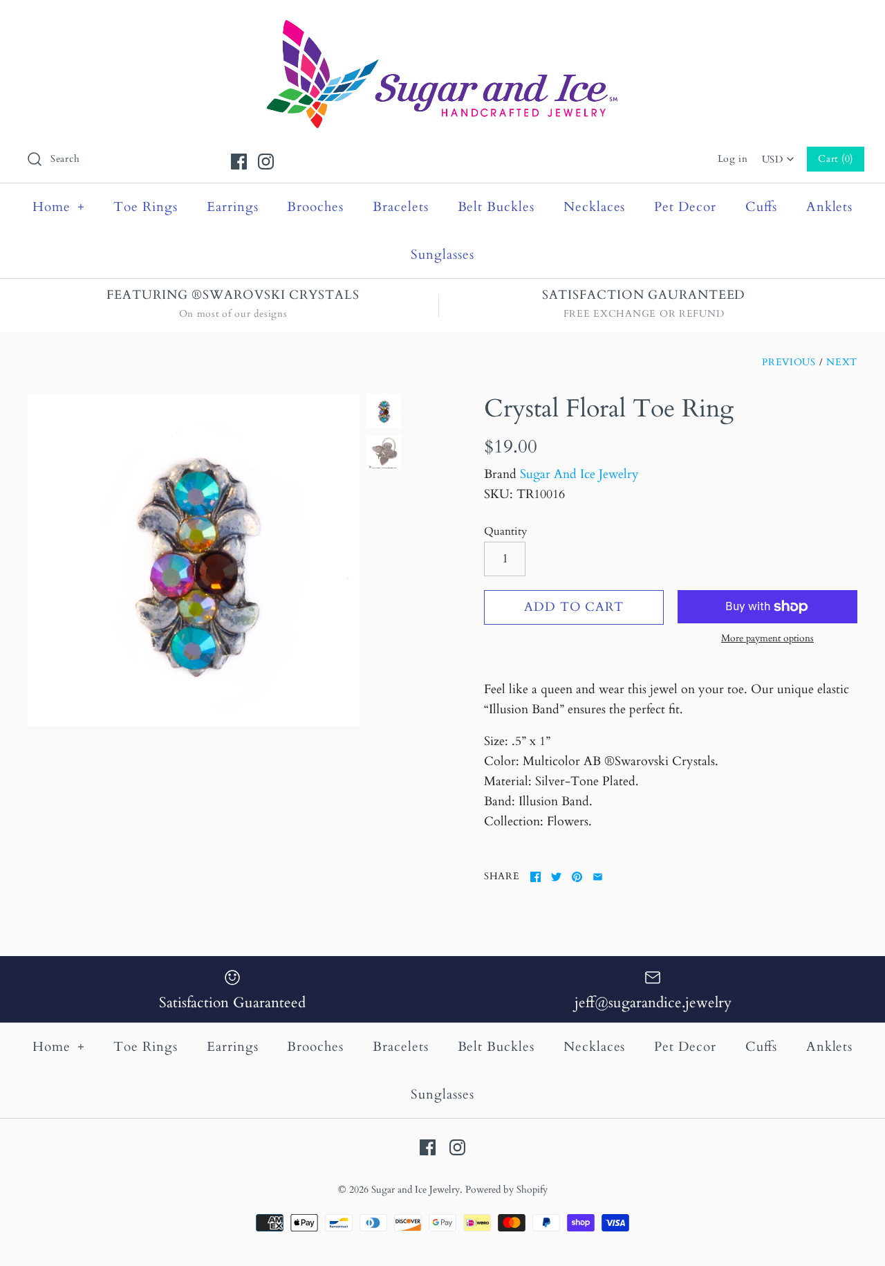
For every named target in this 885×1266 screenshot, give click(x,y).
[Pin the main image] (577, 877)
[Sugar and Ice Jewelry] (442, 23)
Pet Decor (685, 207)
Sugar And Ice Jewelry (579, 474)
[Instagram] (266, 161)
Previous (789, 362)
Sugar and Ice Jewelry (415, 1189)
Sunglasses (442, 255)
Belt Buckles (496, 207)
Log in (733, 158)
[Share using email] (598, 877)
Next (841, 362)
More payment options (767, 639)
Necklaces (594, 207)
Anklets (829, 207)
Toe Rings (145, 207)
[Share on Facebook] (535, 877)
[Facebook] (239, 161)
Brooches (315, 207)
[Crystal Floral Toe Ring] (194, 560)
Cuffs (761, 207)
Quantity (505, 531)
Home (59, 207)
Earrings (233, 207)
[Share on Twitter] (556, 877)
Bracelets (401, 207)
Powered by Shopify (506, 1189)
